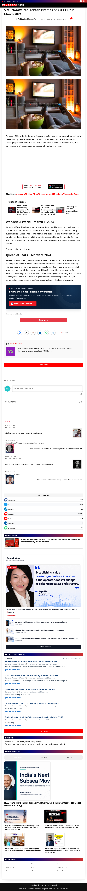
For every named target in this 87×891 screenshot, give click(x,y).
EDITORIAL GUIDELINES (36, 889)
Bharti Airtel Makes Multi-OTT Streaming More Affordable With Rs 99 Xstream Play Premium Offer (50, 540)
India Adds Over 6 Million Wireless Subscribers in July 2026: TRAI (34, 717)
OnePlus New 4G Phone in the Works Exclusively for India (31, 661)
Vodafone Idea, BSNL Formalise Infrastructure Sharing (30, 689)
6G (7, 864)
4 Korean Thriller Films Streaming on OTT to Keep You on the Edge (47, 194)
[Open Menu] (83, 5)
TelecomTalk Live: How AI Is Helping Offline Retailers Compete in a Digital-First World (62, 826)
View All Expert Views (43, 647)
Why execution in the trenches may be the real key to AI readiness (59, 480)
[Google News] (63, 332)
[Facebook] (19, 332)
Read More (43, 320)
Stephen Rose (10, 472)
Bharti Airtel (10, 867)
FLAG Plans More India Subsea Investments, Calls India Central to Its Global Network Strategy (42, 804)
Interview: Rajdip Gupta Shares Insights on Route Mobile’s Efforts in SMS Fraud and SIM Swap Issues (62, 850)
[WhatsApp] (46, 332)
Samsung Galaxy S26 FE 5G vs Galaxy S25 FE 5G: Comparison (32, 703)
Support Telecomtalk (11, 1)
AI (32, 871)
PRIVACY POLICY (62, 889)
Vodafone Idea (61, 867)
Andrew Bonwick (12, 441)
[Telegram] (53, 332)
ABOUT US (22, 889)
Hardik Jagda (10, 425)
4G (57, 864)
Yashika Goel (23, 19)
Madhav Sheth (11, 456)
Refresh (9, 658)
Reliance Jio (9, 871)
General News (61, 871)
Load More (43, 365)
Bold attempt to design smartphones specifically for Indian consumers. (29, 464)
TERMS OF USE (50, 889)
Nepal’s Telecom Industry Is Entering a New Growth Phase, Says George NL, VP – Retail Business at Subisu (22, 827)
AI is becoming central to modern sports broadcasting (23, 433)
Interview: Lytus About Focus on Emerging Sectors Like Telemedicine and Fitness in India (23, 849)
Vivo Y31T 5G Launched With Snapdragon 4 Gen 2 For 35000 (31, 675)
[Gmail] (33, 332)
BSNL (33, 867)
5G (32, 864)
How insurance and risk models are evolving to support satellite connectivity (56, 449)
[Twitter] (26, 332)
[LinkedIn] (39, 332)
